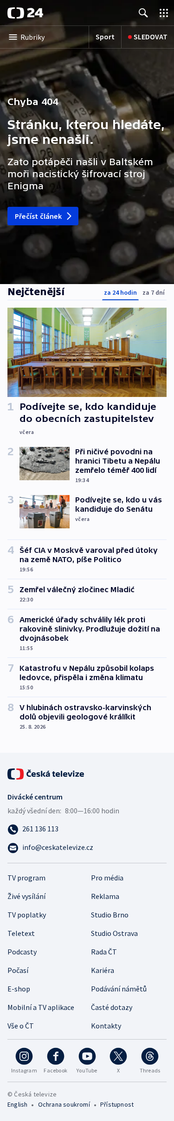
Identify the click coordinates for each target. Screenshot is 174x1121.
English (17, 1104)
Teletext (21, 933)
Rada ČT (104, 951)
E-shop (18, 988)
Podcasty (22, 951)
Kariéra (102, 970)
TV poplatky (26, 914)
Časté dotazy (111, 1007)
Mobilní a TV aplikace (40, 1007)
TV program (26, 877)
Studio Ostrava (114, 933)
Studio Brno (110, 914)
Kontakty (106, 1025)
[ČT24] (25, 13)
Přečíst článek (38, 216)
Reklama (105, 896)
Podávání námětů (119, 988)
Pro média (107, 877)
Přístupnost (117, 1104)
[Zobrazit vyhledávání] (143, 12)
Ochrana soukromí (64, 1104)
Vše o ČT (20, 1025)
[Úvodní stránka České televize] (46, 773)
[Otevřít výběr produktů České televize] (164, 12)
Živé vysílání (26, 896)
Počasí (17, 970)
